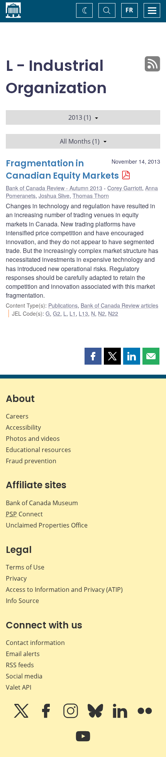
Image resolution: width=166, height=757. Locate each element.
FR (129, 10)
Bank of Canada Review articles (119, 305)
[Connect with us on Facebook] (46, 716)
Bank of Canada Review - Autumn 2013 (54, 188)
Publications (63, 305)
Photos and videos (33, 438)
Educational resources (38, 449)
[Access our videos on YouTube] (83, 741)
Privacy (16, 578)
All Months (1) (80, 141)
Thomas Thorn (91, 195)
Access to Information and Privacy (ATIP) (64, 589)
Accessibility (23, 427)
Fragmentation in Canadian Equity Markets (62, 169)
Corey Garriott (124, 188)
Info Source (22, 600)
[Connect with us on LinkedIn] (120, 716)
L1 (72, 313)
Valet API (18, 687)
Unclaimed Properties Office (47, 525)
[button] (93, 356)
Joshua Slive (54, 195)
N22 (113, 313)
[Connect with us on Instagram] (71, 716)
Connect (24, 514)
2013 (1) (79, 117)
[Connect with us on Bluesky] (96, 716)
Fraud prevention (31, 461)
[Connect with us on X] (22, 716)
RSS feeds (20, 665)
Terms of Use (25, 567)
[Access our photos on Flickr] (144, 716)
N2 (101, 313)
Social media (24, 676)
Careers (17, 416)
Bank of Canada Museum (42, 503)
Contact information (35, 642)
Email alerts (23, 654)
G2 (56, 313)
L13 (83, 313)
